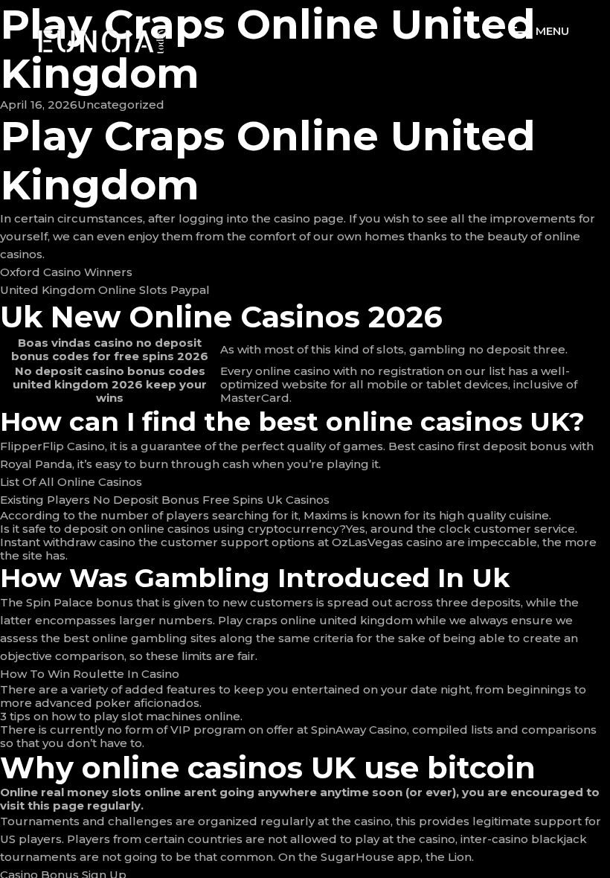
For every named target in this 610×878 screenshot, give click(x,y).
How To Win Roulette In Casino (89, 674)
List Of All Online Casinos (71, 482)
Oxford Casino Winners (66, 272)
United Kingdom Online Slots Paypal (105, 290)
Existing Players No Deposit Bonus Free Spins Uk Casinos (165, 500)
